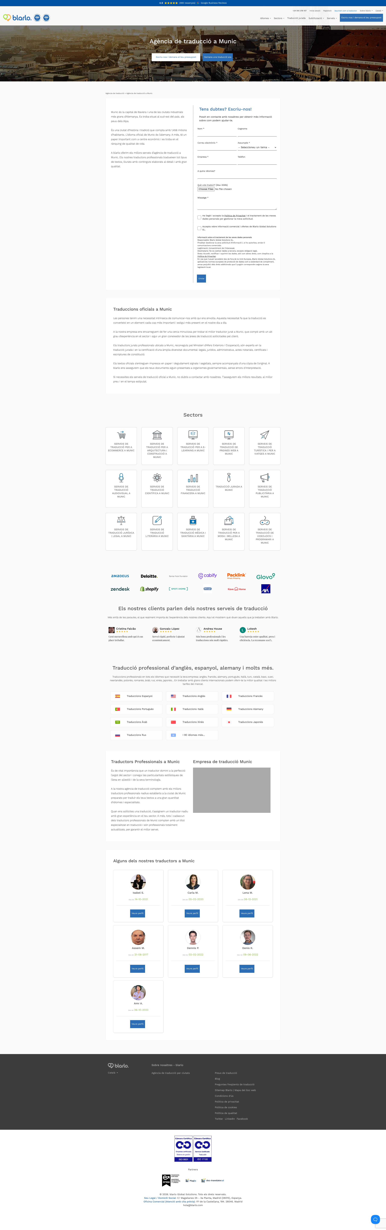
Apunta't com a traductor (346, 11)
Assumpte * (244, 143)
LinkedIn (230, 1118)
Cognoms (242, 129)
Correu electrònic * (207, 143)
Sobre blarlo (365, 11)
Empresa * (203, 157)
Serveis (331, 18)
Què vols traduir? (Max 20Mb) (213, 185)
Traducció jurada (296, 18)
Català (379, 11)
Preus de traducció (226, 1073)
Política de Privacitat (234, 216)
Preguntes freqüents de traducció (234, 1084)
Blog (217, 1078)
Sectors (278, 18)
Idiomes (265, 18)
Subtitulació (316, 18)
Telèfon (241, 157)
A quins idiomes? (206, 171)
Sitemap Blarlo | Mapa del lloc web (235, 1090)
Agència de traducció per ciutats (171, 1073)
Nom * (201, 129)
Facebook (242, 1118)
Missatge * (203, 198)
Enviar (201, 278)
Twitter (219, 1118)
